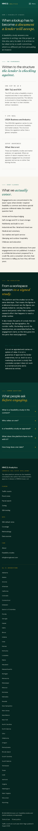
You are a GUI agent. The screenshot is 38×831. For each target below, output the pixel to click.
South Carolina (7, 756)
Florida (4, 614)
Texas (4, 770)
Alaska (4, 577)
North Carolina (7, 724)
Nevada (4, 701)
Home (3, 15)
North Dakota (6, 729)
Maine (4, 660)
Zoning (4, 506)
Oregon (4, 743)
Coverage (5, 527)
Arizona (4, 582)
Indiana (4, 637)
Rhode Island (6, 752)
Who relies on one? (10, 420)
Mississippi (5, 683)
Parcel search (6, 501)
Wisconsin (5, 798)
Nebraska (5, 697)
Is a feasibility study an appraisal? (16, 428)
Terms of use (6, 819)
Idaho (4, 628)
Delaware (5, 605)
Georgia (4, 619)
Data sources (6, 536)
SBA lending (6, 510)
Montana (5, 692)
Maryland (5, 664)
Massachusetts (7, 669)
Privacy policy (16, 819)
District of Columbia (8, 609)
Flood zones (6, 496)
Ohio (3, 733)
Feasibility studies (8, 553)
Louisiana (5, 655)
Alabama (5, 573)
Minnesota (5, 678)
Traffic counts (6, 491)
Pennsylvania (6, 747)
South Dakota (6, 761)
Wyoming (5, 802)
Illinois (4, 632)
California (5, 591)
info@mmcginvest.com (10, 557)
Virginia (4, 784)
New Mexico (6, 715)
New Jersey (6, 710)
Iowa (3, 642)
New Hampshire (7, 706)
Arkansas (5, 586)
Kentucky (5, 651)
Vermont (5, 779)
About (4, 548)
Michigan (5, 674)
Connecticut (6, 600)
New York (5, 720)
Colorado (5, 596)
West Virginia (6, 793)
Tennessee (5, 766)
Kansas (4, 646)
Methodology (6, 532)
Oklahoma (5, 738)
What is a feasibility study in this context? (16, 411)
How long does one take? (13, 447)
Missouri (4, 687)
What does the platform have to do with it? (17, 437)
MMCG (10, 3)
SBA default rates (8, 522)
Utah (3, 775)
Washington (6, 789)
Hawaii (4, 623)
